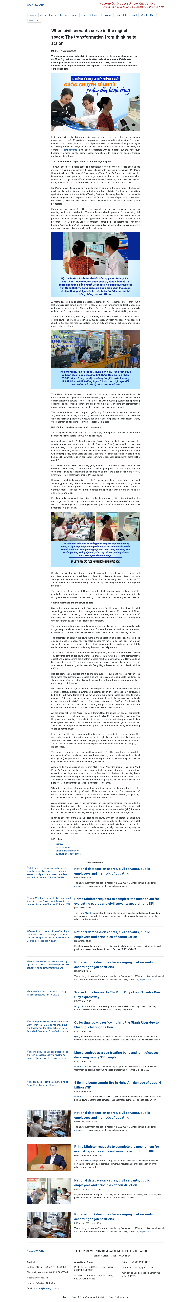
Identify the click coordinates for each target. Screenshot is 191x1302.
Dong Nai (78, 1006)
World (144, 15)
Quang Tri (78, 1036)
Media (43, 15)
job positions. (145, 979)
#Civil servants (63, 847)
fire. (131, 1009)
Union (83, 15)
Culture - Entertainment (101, 15)
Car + (152, 15)
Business (63, 15)
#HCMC (60, 844)
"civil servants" (70, 149)
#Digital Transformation (67, 850)
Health (134, 15)
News (74, 15)
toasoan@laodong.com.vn (46, 1288)
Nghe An (78, 1066)
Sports (52, 15)
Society (32, 15)
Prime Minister (86, 913)
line (88, 1066)
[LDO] (49, 872)
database (78, 886)
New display (34, 20)
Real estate (121, 15)
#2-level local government (68, 853)
